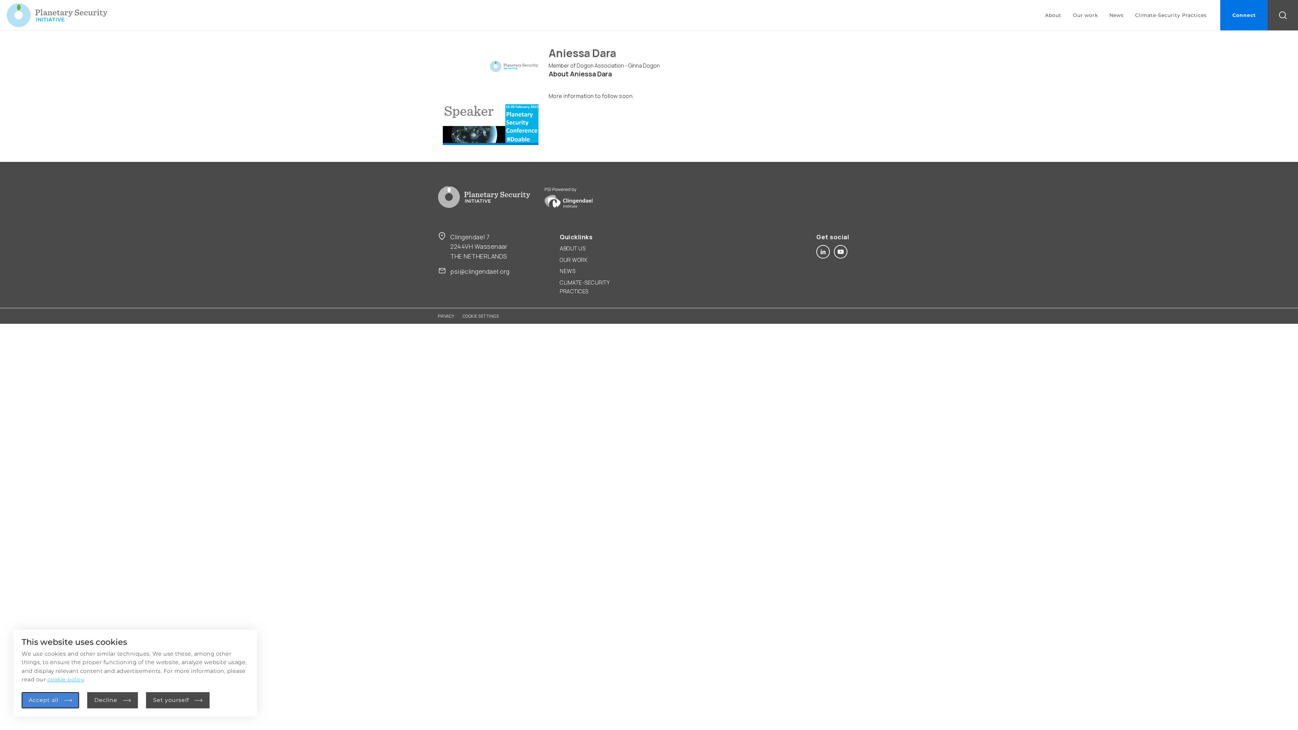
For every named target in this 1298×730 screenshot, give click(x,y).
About (1053, 15)
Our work (1085, 15)
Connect (1244, 15)
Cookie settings (481, 316)
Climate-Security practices (584, 287)
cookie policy (65, 679)
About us (572, 248)
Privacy (446, 316)
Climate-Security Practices (1171, 15)
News (1116, 15)
